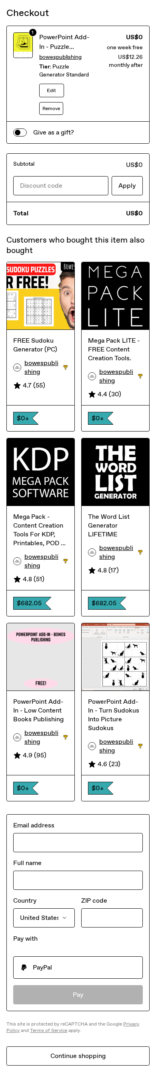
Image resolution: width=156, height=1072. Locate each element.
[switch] (20, 132)
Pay (78, 994)
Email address (33, 825)
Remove (51, 108)
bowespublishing (60, 57)
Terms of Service (48, 1030)
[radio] (78, 967)
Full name (27, 863)
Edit (51, 90)
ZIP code (94, 900)
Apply (127, 185)
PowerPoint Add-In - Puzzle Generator (64, 46)
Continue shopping (78, 1056)
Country (24, 900)
